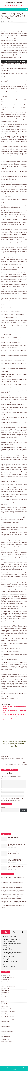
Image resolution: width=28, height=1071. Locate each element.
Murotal (3, 1029)
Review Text (4, 999)
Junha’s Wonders (7, 964)
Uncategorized (5, 1039)
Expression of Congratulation (12, 885)
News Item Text (5, 990)
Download (4, 1003)
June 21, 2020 (6, 21)
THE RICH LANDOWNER (14, 837)
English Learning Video (7, 1009)
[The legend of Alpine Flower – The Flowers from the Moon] (4, 847)
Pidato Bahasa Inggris (7, 1031)
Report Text (4, 997)
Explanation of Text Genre (8, 1011)
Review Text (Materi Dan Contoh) (14, 894)
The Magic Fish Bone (8, 956)
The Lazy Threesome (8, 959)
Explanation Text (5, 984)
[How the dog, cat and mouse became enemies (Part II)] (4, 862)
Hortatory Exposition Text (8, 986)
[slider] (24, 61)
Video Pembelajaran (6, 1041)
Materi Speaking (5, 1026)
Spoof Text (4, 1001)
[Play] (3, 61)
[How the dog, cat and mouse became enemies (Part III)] (4, 869)
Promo (3, 1034)
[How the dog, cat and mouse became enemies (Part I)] (4, 854)
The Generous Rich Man (9, 966)
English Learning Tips (6, 1006)
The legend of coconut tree (10, 961)
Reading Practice (5, 1036)
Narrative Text (5, 988)
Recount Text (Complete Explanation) (15, 877)
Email (2, 794)
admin (12, 21)
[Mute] (20, 61)
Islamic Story (4, 1014)
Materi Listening (5, 1024)
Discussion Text (5, 981)
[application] (14, 61)
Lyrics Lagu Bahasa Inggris (8, 1019)
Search (3, 807)
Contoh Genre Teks (6, 975)
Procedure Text (5, 992)
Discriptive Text (5, 979)
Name (2, 789)
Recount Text (4, 994)
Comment (3, 778)
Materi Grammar (5, 1021)
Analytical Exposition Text (7, 977)
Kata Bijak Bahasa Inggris (7, 1016)
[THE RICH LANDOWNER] (4, 840)
